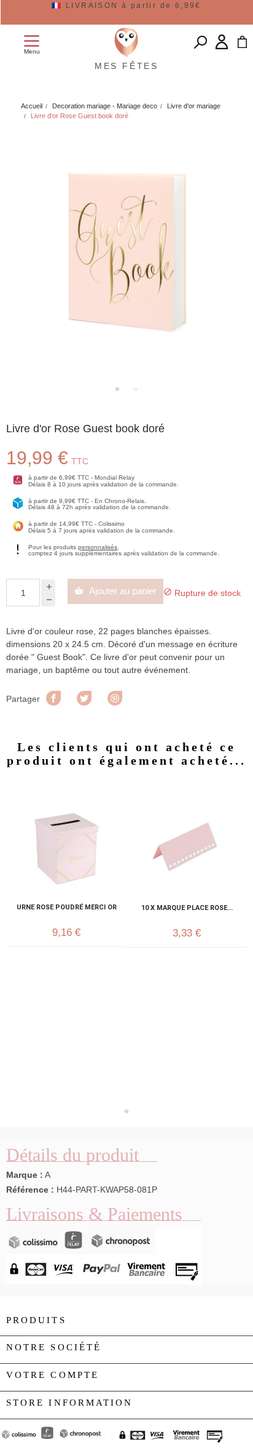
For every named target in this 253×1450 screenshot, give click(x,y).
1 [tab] (117, 389)
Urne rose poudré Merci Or (67, 907)
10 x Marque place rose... (187, 908)
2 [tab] (136, 389)
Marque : (24, 1175)
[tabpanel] (126, 254)
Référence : (30, 1189)
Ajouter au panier (115, 591)
